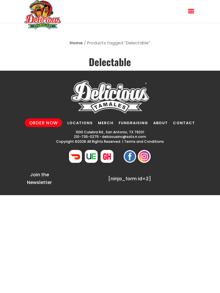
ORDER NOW (43, 123)
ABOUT (160, 123)
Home (76, 43)
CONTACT (184, 123)
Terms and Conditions (144, 141)
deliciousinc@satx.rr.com (124, 136)
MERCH (105, 123)
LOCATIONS (80, 123)
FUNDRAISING (133, 123)
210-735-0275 (86, 136)
